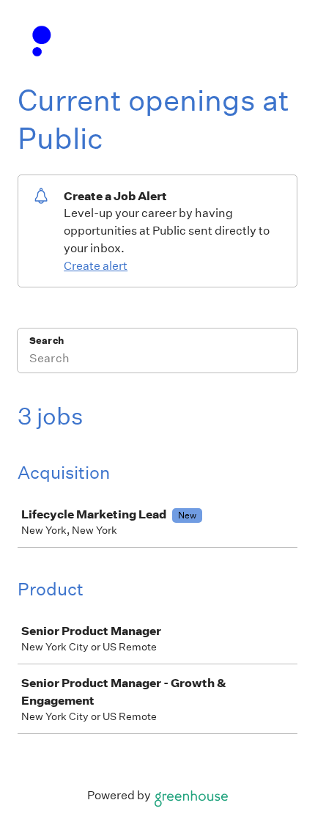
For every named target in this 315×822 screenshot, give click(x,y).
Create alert (95, 266)
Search (46, 340)
